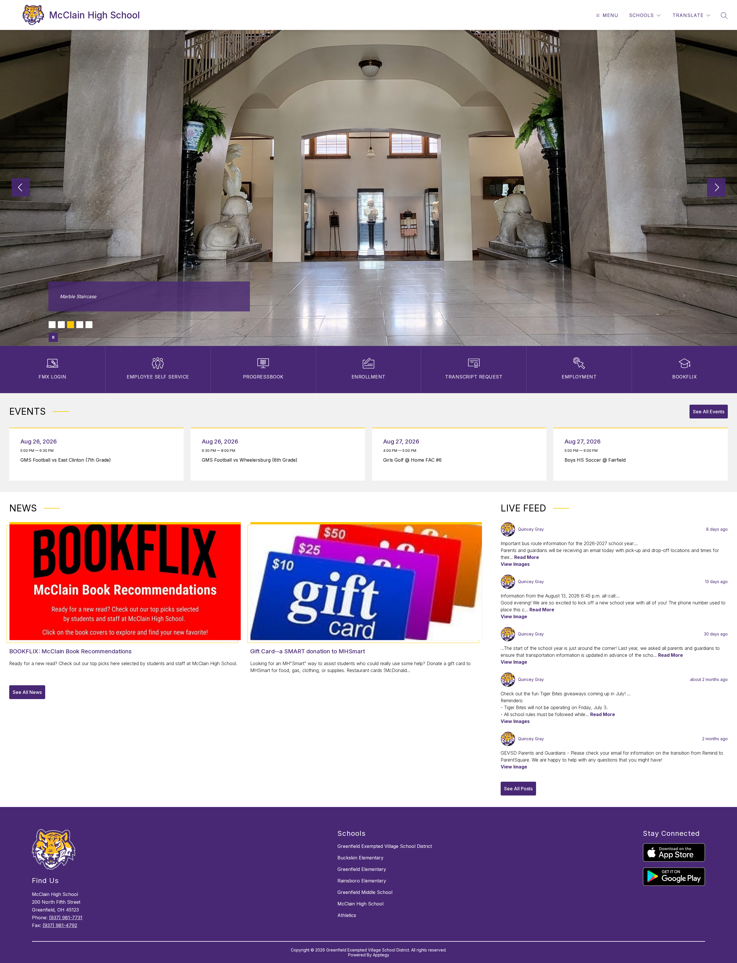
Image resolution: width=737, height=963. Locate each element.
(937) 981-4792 (60, 925)
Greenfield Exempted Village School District (384, 846)
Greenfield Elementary (361, 869)
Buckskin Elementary (360, 858)
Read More (526, 557)
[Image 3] (70, 324)
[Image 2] (61, 324)
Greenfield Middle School (364, 892)
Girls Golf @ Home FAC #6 (414, 460)
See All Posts (518, 788)
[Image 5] (89, 324)
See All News (27, 692)
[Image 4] (79, 324)
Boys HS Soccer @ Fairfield (597, 460)
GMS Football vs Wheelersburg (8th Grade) (251, 460)
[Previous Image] (21, 188)
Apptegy (381, 954)
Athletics (346, 915)
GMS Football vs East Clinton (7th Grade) (67, 460)
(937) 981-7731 (65, 917)
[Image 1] (52, 324)
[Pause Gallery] (53, 337)
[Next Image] (716, 188)
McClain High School (360, 904)
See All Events (708, 411)
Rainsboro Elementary (361, 881)
